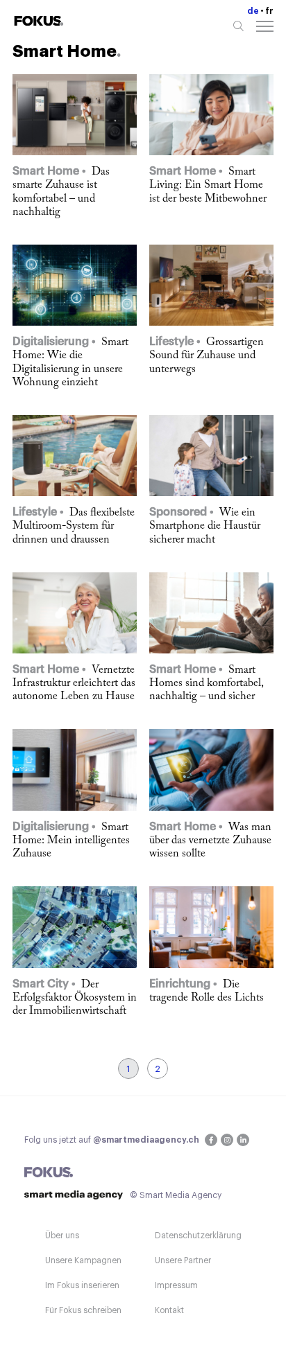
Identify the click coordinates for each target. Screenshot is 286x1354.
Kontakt (169, 1310)
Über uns (62, 1235)
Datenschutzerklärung (198, 1235)
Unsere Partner (183, 1260)
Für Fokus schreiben (83, 1310)
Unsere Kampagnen (83, 1260)
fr (269, 11)
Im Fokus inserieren (82, 1285)
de (253, 11)
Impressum (176, 1285)
